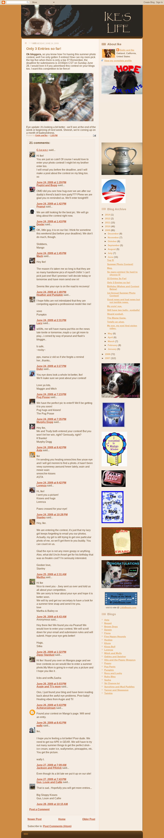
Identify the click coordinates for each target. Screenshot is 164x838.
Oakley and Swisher (115, 656)
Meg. (109, 268)
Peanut (41, 206)
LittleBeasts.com (128, 607)
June (111, 257)
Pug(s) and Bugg (47, 185)
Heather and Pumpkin (50, 295)
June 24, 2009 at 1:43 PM (51, 221)
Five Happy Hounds (115, 636)
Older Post (88, 819)
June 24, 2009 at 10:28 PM (52, 514)
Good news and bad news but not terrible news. (123, 300)
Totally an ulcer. (115, 321)
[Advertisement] (122, 118)
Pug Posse (43, 397)
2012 (108, 218)
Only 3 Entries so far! (118, 282)
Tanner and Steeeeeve (116, 690)
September (114, 245)
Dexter (41, 224)
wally (40, 725)
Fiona (107, 633)
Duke (40, 369)
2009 (108, 230)
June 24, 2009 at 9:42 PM (51, 482)
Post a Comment (39, 809)
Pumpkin (109, 670)
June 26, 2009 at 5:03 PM (51, 683)
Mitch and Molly (113, 653)
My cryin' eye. (114, 306)
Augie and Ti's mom (49, 686)
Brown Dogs (111, 626)
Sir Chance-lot (112, 683)
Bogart (108, 623)
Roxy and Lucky (113, 673)
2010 (108, 226)
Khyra (107, 643)
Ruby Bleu (110, 676)
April (111, 337)
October (112, 241)
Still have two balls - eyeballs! (123, 310)
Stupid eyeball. (115, 314)
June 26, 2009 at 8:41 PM (51, 722)
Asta (39, 450)
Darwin (108, 629)
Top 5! (110, 260)
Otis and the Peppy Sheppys (119, 660)
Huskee (108, 640)
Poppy (107, 663)
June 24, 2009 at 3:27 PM (51, 366)
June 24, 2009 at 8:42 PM (51, 447)
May (110, 333)
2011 (108, 222)
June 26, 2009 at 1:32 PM (51, 652)
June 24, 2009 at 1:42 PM (51, 203)
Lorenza (41, 485)
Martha (41, 577)
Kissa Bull (109, 646)
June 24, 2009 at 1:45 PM (51, 253)
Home (62, 819)
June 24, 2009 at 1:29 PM (51, 182)
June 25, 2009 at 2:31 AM (51, 574)
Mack (40, 256)
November (113, 237)
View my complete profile (118, 60)
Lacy (39, 323)
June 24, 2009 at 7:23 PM (51, 394)
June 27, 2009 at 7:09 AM (51, 765)
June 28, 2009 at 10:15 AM (52, 804)
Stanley (41, 517)
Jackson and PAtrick (49, 767)
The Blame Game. (116, 318)
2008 (108, 354)
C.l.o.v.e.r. (42, 150)
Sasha (107, 680)
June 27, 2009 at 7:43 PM (51, 779)
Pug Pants (109, 666)
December (113, 233)
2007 (108, 358)
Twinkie (108, 693)
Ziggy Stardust (45, 654)
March (111, 341)
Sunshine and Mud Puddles (119, 686)
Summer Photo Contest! (120, 264)
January (112, 349)
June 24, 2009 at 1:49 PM (51, 292)
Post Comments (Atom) (57, 826)
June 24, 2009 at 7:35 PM (51, 419)
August (112, 249)
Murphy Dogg (45, 422)
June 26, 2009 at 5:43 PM (51, 705)
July (110, 253)
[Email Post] (94, 135)
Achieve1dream (46, 708)
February (113, 345)
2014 (108, 214)
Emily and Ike (127, 50)
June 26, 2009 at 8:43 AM (51, 616)
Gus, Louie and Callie (49, 782)
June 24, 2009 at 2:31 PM (51, 320)
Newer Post (34, 819)
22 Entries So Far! (117, 278)
